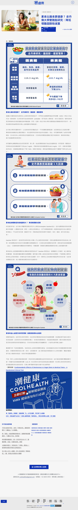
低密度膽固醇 (38, 432)
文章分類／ (44, 12)
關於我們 (28, 501)
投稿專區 (33, 501)
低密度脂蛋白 (43, 430)
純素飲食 (45, 432)
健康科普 (49, 12)
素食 (38, 430)
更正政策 (55, 501)
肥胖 (45, 428)
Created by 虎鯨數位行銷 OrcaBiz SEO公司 (34, 507)
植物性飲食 (35, 428)
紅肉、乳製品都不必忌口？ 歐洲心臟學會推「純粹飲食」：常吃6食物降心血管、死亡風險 (31, 416)
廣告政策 (61, 501)
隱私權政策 (38, 501)
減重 (48, 428)
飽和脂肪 (40, 428)
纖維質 (49, 430)
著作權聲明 (44, 501)
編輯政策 (50, 501)
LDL (33, 432)
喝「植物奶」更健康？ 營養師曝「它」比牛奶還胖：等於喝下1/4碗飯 (25, 413)
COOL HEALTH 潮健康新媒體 (43, 505)
